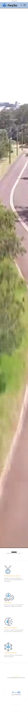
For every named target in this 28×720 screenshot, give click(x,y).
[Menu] (24, 5)
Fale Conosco (14, 1)
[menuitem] (20, 5)
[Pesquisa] (20, 5)
